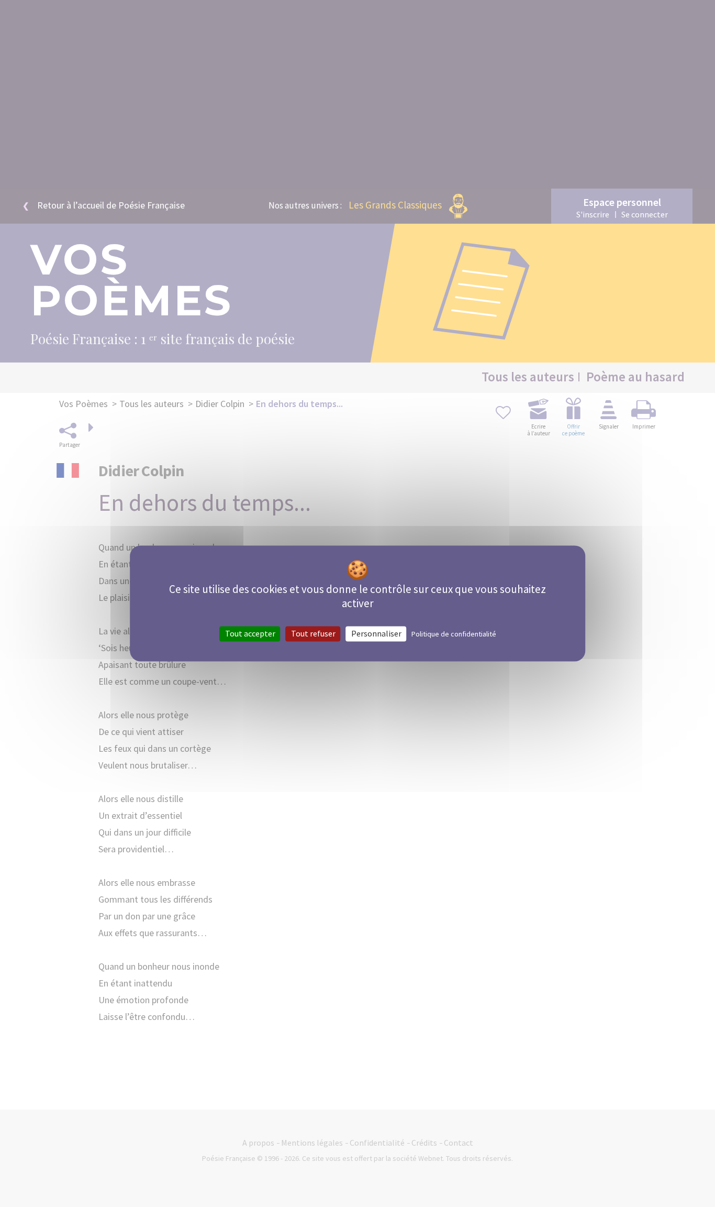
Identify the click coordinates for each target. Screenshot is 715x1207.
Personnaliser (376, 633)
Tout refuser (313, 633)
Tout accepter (250, 633)
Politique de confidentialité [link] (453, 634)
